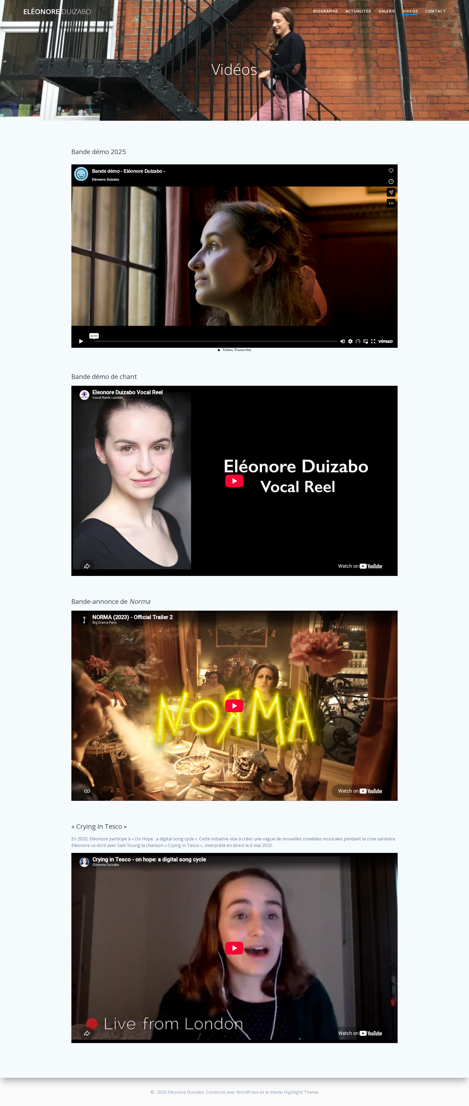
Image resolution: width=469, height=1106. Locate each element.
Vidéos (410, 11)
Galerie (387, 11)
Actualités (358, 11)
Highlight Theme (301, 1092)
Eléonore (57, 11)
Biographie (325, 11)
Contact (435, 11)
